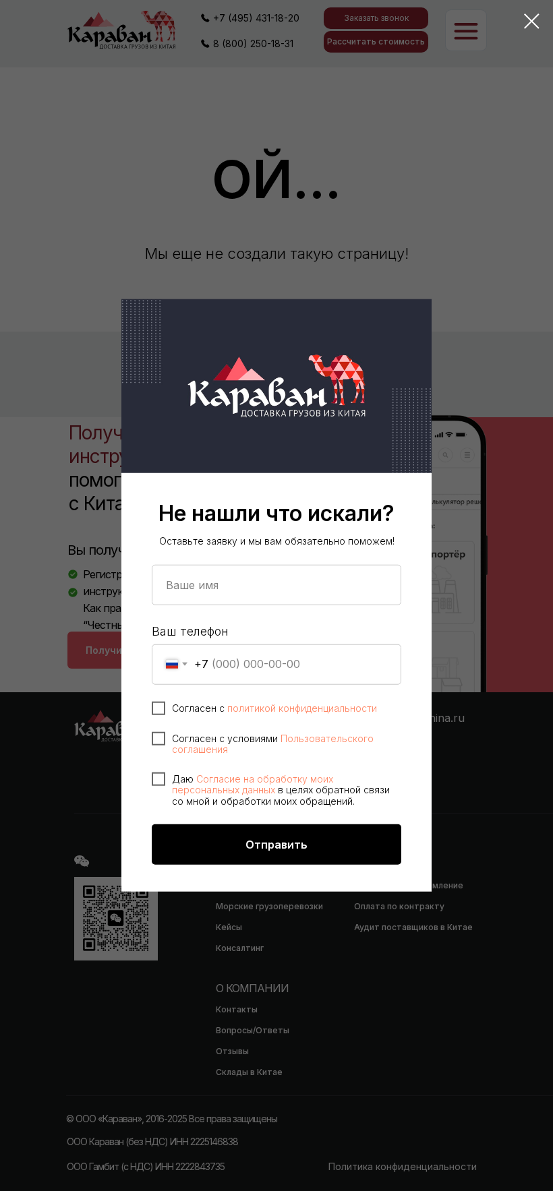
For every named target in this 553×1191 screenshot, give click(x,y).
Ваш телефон (190, 631)
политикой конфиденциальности (302, 707)
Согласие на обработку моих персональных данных (252, 783)
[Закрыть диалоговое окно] (531, 21)
